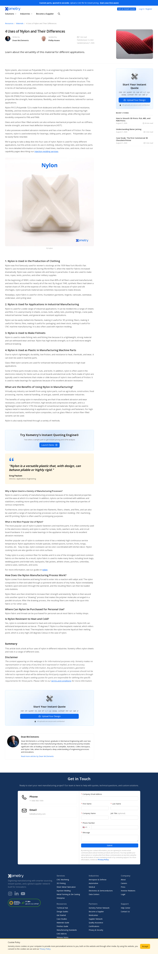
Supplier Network (95, 919)
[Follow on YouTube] (23, 893)
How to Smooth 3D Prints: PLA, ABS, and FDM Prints (133, 119)
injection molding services (46, 151)
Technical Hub (62, 908)
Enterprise (61, 898)
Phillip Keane (54, 40)
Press (123, 887)
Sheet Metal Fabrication (66, 887)
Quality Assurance (96, 922)
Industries (25, 13)
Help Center (125, 908)
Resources (9, 23)
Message (85, 832)
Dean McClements (20, 40)
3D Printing (61, 883)
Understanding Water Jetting (128, 129)
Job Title (118, 813)
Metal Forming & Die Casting (68, 894)
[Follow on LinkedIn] (16, 893)
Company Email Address (91, 794)
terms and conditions (61, 681)
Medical (92, 887)
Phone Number (88, 823)
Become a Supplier (45, 13)
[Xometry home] (12, 9)
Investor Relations (128, 890)
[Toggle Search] (59, 14)
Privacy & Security (96, 930)
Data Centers (94, 894)
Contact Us (125, 911)
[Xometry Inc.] (30, 876)
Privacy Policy (45, 949)
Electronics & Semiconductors (101, 890)
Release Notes (62, 937)
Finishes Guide (62, 926)
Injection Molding (63, 890)
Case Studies (62, 919)
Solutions (9, 13)
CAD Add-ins (62, 933)
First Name (86, 804)
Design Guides (62, 911)
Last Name (116, 804)
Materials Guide (63, 922)
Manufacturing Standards (67, 930)
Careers (124, 883)
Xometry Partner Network (99, 908)
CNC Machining (63, 879)
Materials (19, 23)
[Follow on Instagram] (10, 893)
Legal (123, 894)
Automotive (93, 883)
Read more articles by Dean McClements (37, 756)
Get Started (61, 915)
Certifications (94, 926)
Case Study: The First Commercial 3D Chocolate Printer (132, 139)
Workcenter (93, 915)
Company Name (88, 813)
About (123, 879)
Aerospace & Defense (97, 879)
